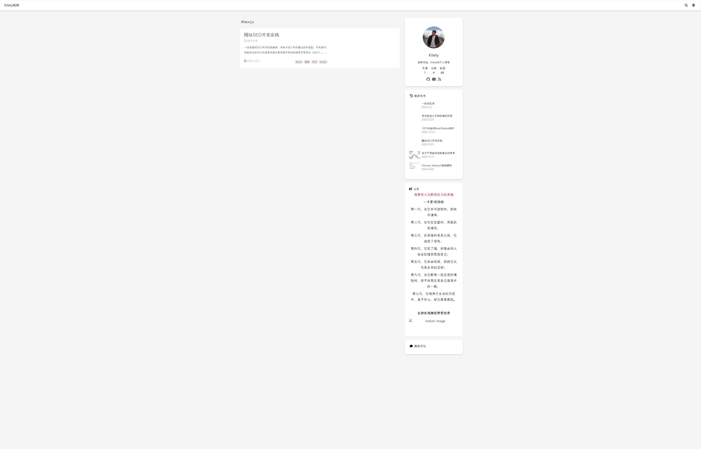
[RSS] (439, 79)
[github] (428, 79)
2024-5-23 (253, 61)
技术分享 (252, 40)
